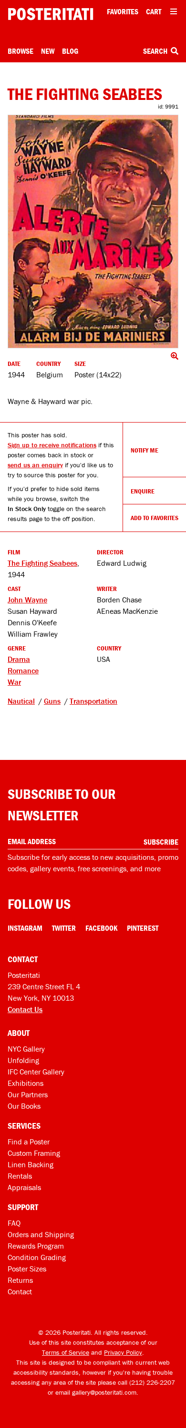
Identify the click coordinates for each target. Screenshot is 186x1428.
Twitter (64, 928)
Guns (52, 701)
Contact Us (25, 1009)
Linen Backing (30, 1164)
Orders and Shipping (41, 1234)
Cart (153, 11)
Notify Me (144, 450)
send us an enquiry (35, 465)
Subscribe (161, 842)
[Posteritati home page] (50, 14)
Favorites (122, 11)
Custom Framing (34, 1153)
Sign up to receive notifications (52, 445)
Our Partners (28, 1094)
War (14, 682)
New (47, 51)
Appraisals (24, 1187)
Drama (19, 659)
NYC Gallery (26, 1049)
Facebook (101, 928)
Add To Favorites (154, 517)
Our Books (24, 1106)
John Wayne (27, 599)
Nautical (21, 701)
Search (156, 51)
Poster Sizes (27, 1268)
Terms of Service (65, 1352)
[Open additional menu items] (173, 11)
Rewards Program (36, 1246)
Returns (20, 1280)
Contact (20, 1291)
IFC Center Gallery (36, 1071)
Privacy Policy (123, 1352)
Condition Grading (37, 1257)
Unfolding (23, 1060)
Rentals (20, 1176)
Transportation (93, 701)
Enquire (143, 491)
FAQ (14, 1223)
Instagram (25, 928)
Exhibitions (25, 1083)
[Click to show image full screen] (93, 231)
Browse (20, 51)
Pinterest (142, 928)
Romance (23, 670)
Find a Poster (29, 1141)
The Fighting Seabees (42, 563)
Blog (70, 51)
